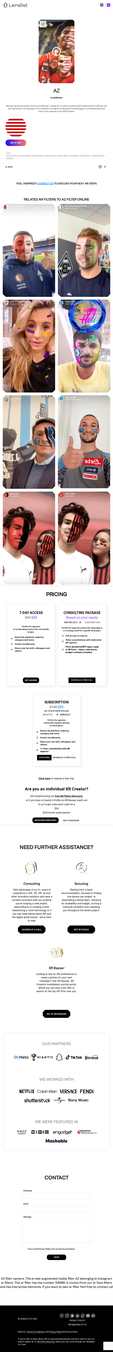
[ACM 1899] (84, 538)
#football (85, 156)
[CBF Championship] (29, 346)
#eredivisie (50, 156)
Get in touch (81, 929)
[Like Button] (100, 167)
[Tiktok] (83, 1316)
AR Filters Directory (46, 1341)
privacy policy (77, 1320)
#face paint (63, 156)
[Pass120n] (29, 538)
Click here (44, 778)
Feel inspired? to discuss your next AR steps (56, 183)
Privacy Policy (55, 1332)
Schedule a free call (64, 757)
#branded (37, 156)
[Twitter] (77, 1316)
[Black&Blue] (29, 442)
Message (27, 1217)
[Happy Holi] (84, 346)
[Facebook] (62, 1316)
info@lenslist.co (77, 1324)
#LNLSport (11, 156)
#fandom (74, 156)
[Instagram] (67, 1316)
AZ (56, 91)
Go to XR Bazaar (56, 1013)
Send (56, 1257)
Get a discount (71, 820)
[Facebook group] (93, 1316)
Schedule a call (31, 929)
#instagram (98, 156)
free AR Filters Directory (69, 796)
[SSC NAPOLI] (84, 441)
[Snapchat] (72, 1316)
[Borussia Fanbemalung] (84, 250)
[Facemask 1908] (29, 250)
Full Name (27, 1191)
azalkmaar (57, 97)
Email (25, 1204)
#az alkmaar (25, 156)
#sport (10, 158)
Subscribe (44, 757)
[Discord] (88, 1316)
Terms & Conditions (36, 1332)
